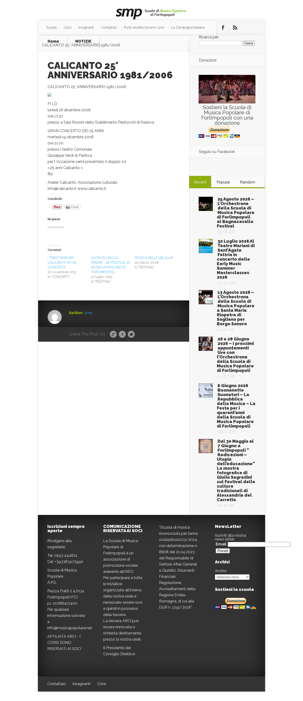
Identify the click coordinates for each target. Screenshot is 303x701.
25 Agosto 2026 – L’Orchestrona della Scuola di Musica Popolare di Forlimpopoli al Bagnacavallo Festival (235, 212)
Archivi (221, 571)
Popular (223, 182)
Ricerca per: (209, 37)
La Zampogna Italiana (188, 27)
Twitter (131, 334)
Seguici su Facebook (217, 151)
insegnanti (86, 27)
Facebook (122, 334)
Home (53, 41)
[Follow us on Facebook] (223, 27)
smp (88, 313)
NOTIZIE (83, 41)
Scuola (51, 27)
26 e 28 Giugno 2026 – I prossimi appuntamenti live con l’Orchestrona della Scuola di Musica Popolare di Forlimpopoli (235, 354)
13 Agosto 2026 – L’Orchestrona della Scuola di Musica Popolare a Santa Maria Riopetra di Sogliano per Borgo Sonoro (235, 308)
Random (247, 182)
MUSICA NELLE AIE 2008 (154, 258)
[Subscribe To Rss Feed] (235, 27)
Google (113, 334)
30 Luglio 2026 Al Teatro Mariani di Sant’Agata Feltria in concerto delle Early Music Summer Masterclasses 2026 (236, 259)
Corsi (67, 27)
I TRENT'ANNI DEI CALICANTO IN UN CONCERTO (62, 262)
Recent (200, 182)
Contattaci (109, 27)
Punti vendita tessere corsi (144, 27)
